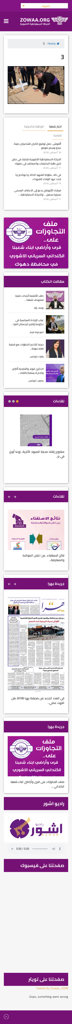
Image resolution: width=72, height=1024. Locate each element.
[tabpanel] (36, 438)
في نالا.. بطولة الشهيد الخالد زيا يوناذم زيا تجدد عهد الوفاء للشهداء (38, 177)
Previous (15, 496)
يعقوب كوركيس (36, 380)
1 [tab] (17, 401)
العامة (57, 135)
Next (10, 496)
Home (52, 43)
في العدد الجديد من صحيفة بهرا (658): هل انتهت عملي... (37, 700)
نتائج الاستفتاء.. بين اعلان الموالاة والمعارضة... (43, 557)
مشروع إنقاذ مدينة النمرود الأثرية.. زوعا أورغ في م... (36, 454)
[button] (44, 6)
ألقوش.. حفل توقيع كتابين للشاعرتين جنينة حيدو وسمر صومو (37, 145)
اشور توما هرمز (37, 332)
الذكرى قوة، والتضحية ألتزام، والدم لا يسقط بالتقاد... (28, 371)
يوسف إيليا (39, 308)
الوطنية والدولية (34, 126)
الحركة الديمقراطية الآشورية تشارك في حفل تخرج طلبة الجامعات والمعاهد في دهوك (36, 161)
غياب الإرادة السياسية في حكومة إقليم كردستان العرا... (28, 322)
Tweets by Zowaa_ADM (52, 988)
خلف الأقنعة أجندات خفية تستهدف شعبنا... (29, 297)
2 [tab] (13, 401)
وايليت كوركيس (37, 356)
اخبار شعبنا (55, 126)
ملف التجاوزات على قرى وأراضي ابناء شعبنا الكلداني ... (37, 784)
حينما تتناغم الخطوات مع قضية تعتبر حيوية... (26, 346)
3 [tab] (10, 401)
